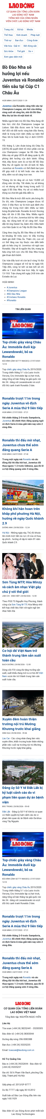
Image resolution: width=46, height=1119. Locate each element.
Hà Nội (5, 532)
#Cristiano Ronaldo (16, 297)
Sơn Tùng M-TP (19, 604)
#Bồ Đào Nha (13, 294)
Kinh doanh (21, 35)
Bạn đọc (19, 40)
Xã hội (20, 29)
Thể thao (8, 35)
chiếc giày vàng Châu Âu (18, 369)
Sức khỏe (8, 51)
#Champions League (17, 290)
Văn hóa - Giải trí (12, 46)
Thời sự (8, 40)
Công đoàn (32, 40)
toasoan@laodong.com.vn (21, 1050)
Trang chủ (9, 29)
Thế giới (21, 51)
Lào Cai (5, 738)
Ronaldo (18, 168)
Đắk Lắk (6, 811)
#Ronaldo (11, 300)
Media (30, 29)
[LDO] (23, 326)
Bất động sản (30, 46)
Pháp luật (35, 35)
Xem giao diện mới (13, 56)
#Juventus (12, 287)
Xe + (30, 51)
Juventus (7, 106)
